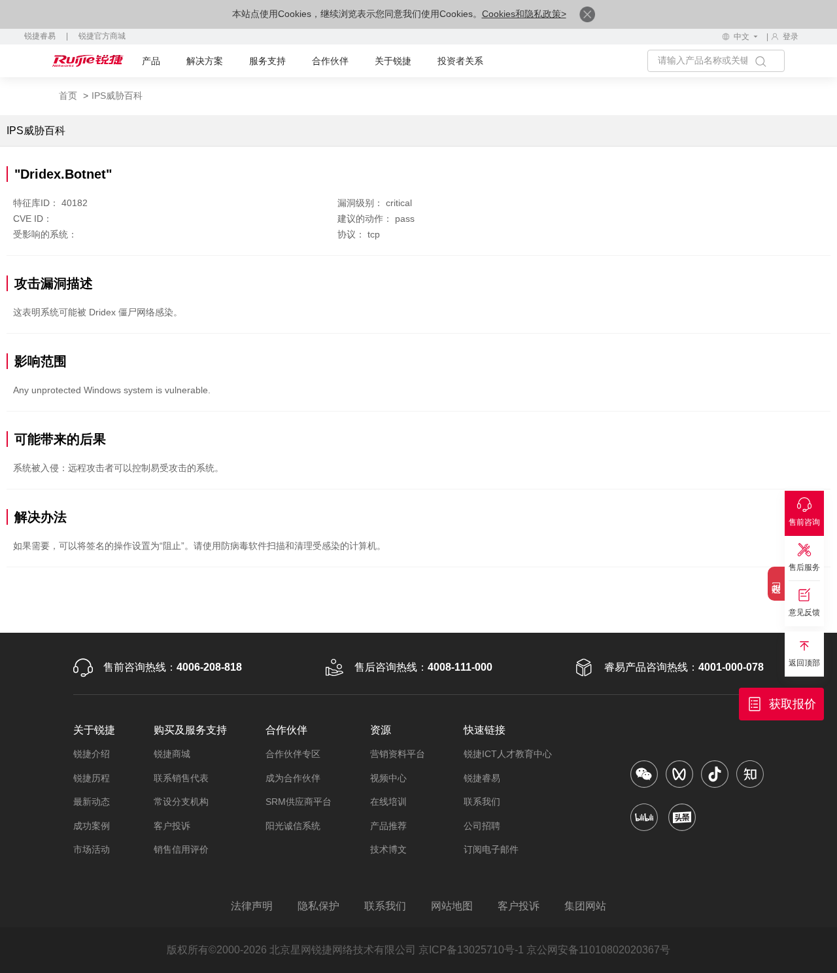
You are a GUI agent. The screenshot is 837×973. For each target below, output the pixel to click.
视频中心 (388, 778)
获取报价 (792, 704)
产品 (151, 61)
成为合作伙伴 (292, 778)
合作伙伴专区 (292, 754)
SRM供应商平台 (298, 801)
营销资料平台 (397, 754)
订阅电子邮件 (491, 849)
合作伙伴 (330, 61)
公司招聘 (482, 826)
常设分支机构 (181, 801)
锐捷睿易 (40, 36)
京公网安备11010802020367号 (598, 949)
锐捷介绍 (91, 754)
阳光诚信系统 (292, 826)
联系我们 (482, 801)
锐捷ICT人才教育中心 (508, 754)
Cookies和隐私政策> (524, 14)
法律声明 (252, 905)
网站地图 (452, 905)
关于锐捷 (393, 61)
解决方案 (204, 61)
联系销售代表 (181, 778)
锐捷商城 (172, 754)
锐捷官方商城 (102, 36)
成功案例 (91, 826)
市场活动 (91, 849)
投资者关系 (460, 61)
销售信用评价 (181, 849)
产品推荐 (388, 826)
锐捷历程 (91, 778)
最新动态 (91, 801)
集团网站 (585, 905)
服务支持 (267, 61)
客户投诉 (172, 826)
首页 (68, 95)
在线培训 (388, 801)
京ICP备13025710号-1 (471, 949)
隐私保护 (318, 905)
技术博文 (388, 849)
